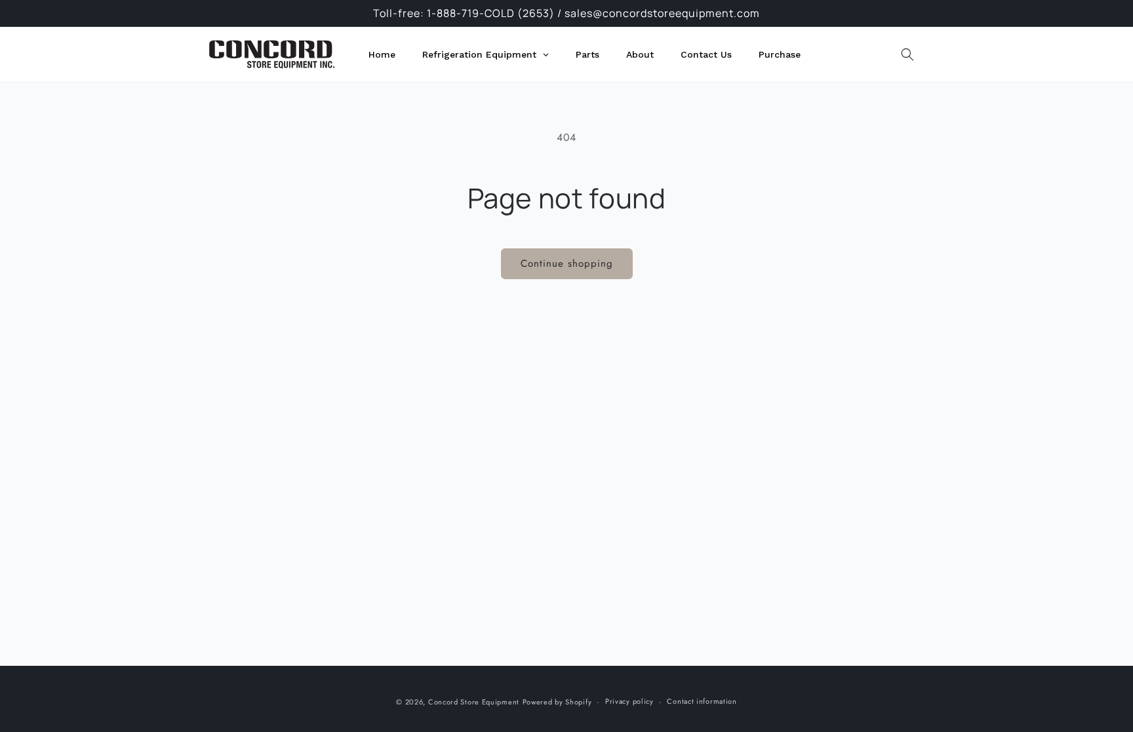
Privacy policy (629, 701)
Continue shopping (567, 263)
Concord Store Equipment (473, 702)
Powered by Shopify (557, 702)
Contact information (701, 701)
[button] (907, 54)
